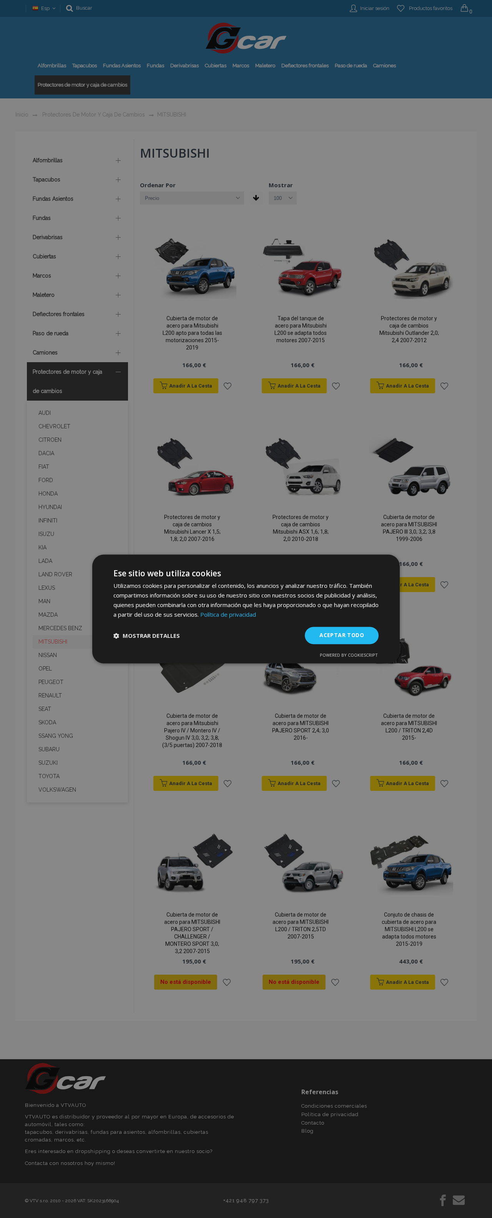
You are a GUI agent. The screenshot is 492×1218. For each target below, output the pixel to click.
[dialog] (246, 608)
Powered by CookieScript (349, 655)
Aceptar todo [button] (341, 635)
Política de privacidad (228, 614)
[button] (146, 635)
